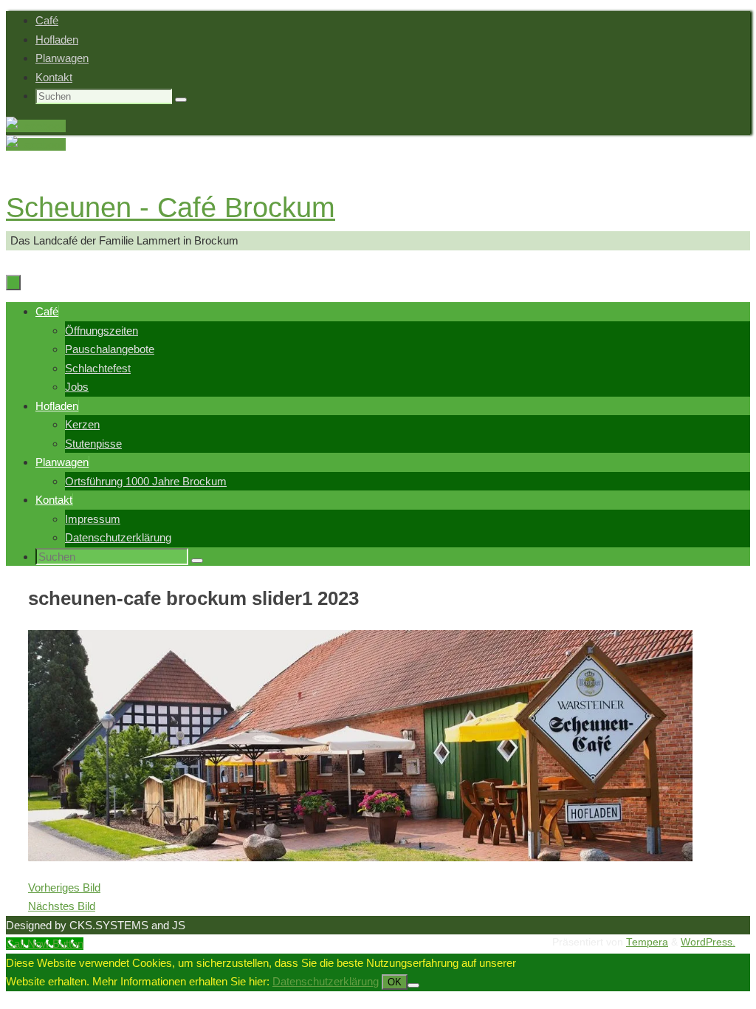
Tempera (647, 942)
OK (395, 982)
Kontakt (53, 77)
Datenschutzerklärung (325, 981)
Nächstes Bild (61, 906)
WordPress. (708, 942)
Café (46, 20)
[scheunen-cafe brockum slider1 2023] (360, 857)
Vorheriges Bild (64, 887)
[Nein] (413, 985)
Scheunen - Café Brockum (170, 207)
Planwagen (62, 58)
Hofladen (56, 39)
